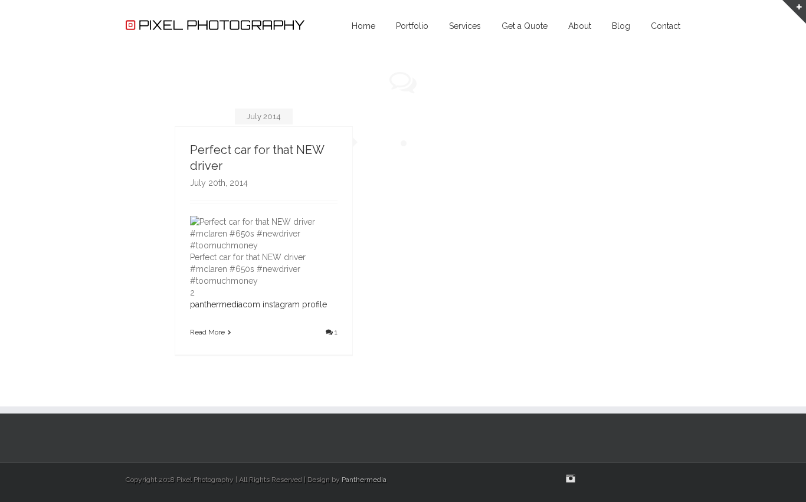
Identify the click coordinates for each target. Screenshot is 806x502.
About (579, 26)
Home (363, 26)
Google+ (616, 479)
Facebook (677, 479)
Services (465, 26)
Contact (665, 26)
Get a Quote (525, 26)
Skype (592, 479)
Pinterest (639, 479)
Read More (207, 332)
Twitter (659, 478)
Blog (621, 26)
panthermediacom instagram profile (258, 304)
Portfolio (412, 26)
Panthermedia (364, 479)
